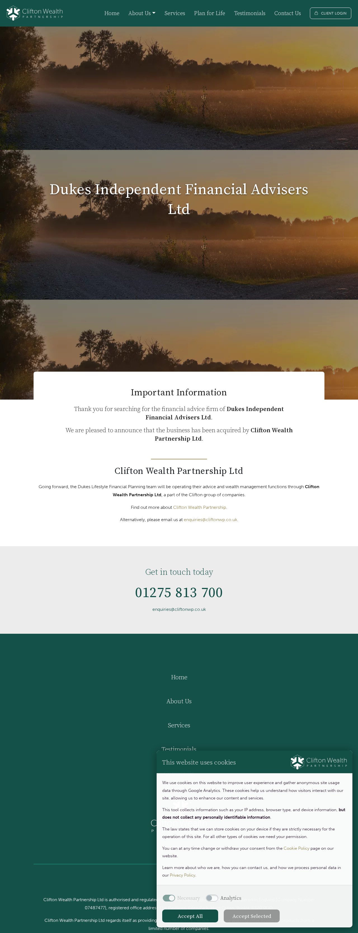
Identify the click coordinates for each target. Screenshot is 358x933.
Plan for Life (209, 13)
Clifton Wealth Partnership (199, 507)
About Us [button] (139, 13)
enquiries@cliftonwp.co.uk (210, 519)
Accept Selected (251, 916)
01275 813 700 (179, 592)
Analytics (230, 898)
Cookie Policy (296, 848)
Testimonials (249, 13)
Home (111, 13)
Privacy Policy (182, 875)
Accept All (190, 916)
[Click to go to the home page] (35, 13)
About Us (179, 701)
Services (174, 13)
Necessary (188, 898)
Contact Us (287, 13)
